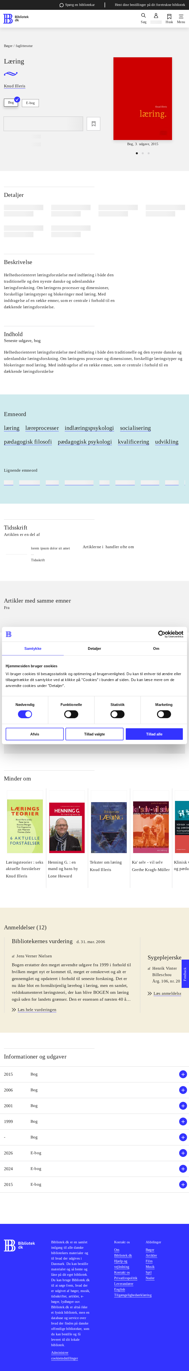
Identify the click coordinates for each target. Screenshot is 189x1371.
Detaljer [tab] (94, 648)
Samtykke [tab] (32, 648)
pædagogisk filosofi (28, 441)
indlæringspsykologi (89, 428)
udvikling (166, 441)
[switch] (71, 714)
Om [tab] (156, 648)
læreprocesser (42, 428)
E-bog (30, 103)
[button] (94, 1074)
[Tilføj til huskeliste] (93, 124)
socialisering (135, 428)
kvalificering (133, 441)
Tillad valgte (94, 734)
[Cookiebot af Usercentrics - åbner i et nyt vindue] (161, 634)
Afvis (34, 734)
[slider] (142, 102)
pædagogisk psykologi (85, 441)
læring (11, 428)
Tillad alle (154, 734)
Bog (11, 102)
